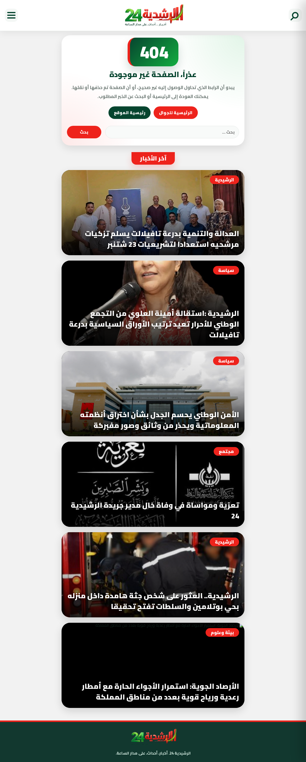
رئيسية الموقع (129, 113)
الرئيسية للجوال (175, 113)
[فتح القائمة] (11, 15)
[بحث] (295, 15)
